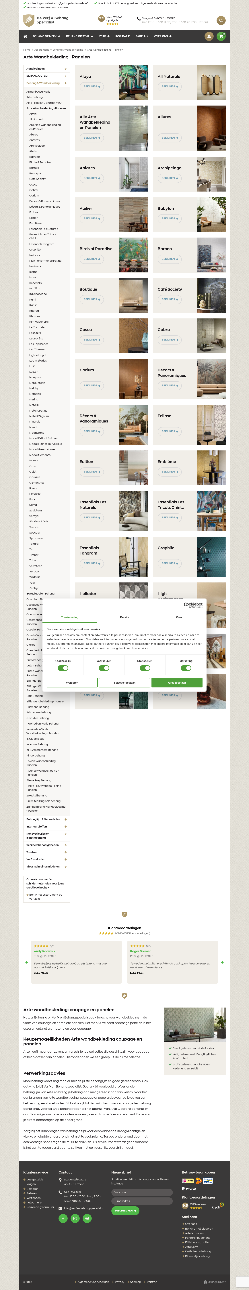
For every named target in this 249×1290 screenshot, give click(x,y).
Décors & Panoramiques (44, 207)
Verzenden (34, 1198)
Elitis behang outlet (197, 1242)
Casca (33, 185)
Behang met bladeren (199, 1229)
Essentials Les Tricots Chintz (42, 236)
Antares (34, 140)
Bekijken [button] (90, 86)
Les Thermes (37, 349)
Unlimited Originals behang (43, 801)
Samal (33, 505)
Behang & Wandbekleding (48, 83)
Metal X (34, 405)
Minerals (34, 422)
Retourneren (35, 1202)
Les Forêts (36, 338)
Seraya (33, 516)
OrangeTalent (216, 1282)
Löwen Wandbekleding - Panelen (41, 763)
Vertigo (34, 571)
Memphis (35, 394)
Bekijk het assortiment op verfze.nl (45, 897)
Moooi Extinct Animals (43, 438)
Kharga (34, 311)
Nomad (34, 460)
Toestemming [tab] (69, 617)
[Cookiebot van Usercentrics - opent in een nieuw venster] (187, 605)
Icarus (33, 272)
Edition (33, 218)
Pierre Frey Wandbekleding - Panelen (44, 788)
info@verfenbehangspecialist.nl (84, 1208)
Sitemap (135, 1282)
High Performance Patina (45, 261)
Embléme (35, 223)
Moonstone (36, 433)
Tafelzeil (31, 852)
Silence (33, 527)
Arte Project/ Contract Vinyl (44, 103)
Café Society (37, 179)
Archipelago (37, 146)
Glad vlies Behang (37, 718)
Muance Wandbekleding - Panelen (42, 773)
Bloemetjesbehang (197, 1256)
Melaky (33, 388)
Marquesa (35, 377)
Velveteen (35, 566)
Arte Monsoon (194, 1233)
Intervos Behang (37, 744)
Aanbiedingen (35, 69)
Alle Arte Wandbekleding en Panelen (45, 127)
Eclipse (33, 212)
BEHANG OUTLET (37, 76)
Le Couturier (37, 327)
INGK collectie (35, 739)
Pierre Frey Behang (38, 780)
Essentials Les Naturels (43, 229)
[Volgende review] (222, 962)
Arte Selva (191, 1247)
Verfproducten (35, 859)
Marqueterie (37, 383)
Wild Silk (34, 577)
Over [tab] (179, 617)
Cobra (33, 190)
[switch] (104, 668)
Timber (33, 555)
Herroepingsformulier (40, 1207)
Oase (32, 466)
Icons (32, 277)
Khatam (34, 316)
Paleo (33, 488)
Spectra (34, 533)
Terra (32, 549)
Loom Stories (38, 361)
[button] (63, 1218)
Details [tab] (124, 617)
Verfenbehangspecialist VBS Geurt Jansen (45, 20)
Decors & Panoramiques (44, 201)
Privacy (119, 1282)
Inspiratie (122, 36)
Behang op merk (45, 36)
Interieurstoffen (36, 826)
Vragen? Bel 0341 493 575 (175, 20)
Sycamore (36, 538)
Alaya (32, 114)
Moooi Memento (40, 455)
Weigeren (72, 682)
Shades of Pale (38, 521)
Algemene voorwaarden (93, 1282)
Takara (33, 544)
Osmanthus (36, 483)
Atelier (33, 151)
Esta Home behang (38, 712)
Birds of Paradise (40, 162)
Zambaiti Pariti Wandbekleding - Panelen (45, 809)
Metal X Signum (39, 416)
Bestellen (32, 1189)
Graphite (35, 250)
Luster (33, 372)
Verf (102, 36)
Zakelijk (142, 36)
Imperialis (35, 283)
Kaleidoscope (38, 294)
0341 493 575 (72, 1192)
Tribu (32, 560)
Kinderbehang (35, 755)
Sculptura (35, 510)
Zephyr (33, 588)
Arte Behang (34, 97)
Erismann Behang (37, 707)
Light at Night (37, 355)
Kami (32, 300)
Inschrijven (124, 1210)
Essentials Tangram (41, 244)
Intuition (34, 288)
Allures (33, 134)
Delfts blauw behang (198, 1251)
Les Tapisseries (38, 344)
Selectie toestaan (124, 682)
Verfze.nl (152, 1282)
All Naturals (36, 119)
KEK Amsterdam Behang (42, 750)
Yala (32, 583)
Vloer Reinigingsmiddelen (43, 866)
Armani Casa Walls (38, 92)
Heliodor (34, 255)
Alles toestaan (177, 682)
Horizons (35, 266)
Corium (34, 195)
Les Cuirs (35, 333)
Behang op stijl (78, 36)
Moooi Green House (42, 449)
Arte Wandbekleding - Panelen (46, 108)
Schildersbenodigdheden (42, 845)
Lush (32, 366)
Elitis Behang (34, 696)
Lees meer (41, 973)
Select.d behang (36, 795)
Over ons (161, 36)
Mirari (32, 427)
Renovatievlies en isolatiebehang (37, 836)
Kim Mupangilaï (38, 322)
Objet (32, 472)
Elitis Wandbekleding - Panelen (45, 701)
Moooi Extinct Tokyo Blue (45, 444)
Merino (33, 399)
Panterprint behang (197, 1238)
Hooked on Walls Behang (42, 724)
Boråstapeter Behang (40, 594)
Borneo (34, 168)
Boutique (35, 173)
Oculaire (34, 477)
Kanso (33, 305)
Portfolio (35, 494)
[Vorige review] (27, 962)
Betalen (32, 1193)
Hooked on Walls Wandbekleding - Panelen (42, 731)
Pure (32, 499)
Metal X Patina (38, 411)
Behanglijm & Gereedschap (43, 819)
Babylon (34, 157)
